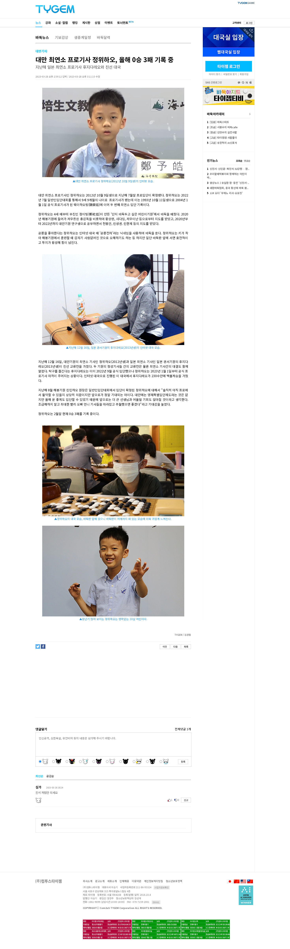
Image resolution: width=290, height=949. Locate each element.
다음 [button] (175, 646)
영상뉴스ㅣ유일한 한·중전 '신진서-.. (228, 183)
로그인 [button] (249, 22)
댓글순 (247, 160)
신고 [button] (186, 800)
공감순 (50, 776)
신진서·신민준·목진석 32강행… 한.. (228, 169)
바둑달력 (103, 37)
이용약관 (136, 881)
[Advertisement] (113, 683)
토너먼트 (122, 23)
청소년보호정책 (174, 881)
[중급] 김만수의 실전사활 (222, 132)
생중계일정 (82, 37)
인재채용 (124, 881)
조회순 (239, 160)
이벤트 (109, 23)
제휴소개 (112, 881)
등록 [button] (183, 761)
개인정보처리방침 (153, 881)
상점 (97, 23)
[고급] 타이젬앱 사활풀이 (222, 137)
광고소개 (100, 881)
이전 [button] (165, 646)
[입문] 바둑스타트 (218, 122)
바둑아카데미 (216, 113)
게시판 (86, 23)
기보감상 (61, 37)
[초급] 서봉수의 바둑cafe (222, 127)
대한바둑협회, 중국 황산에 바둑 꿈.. (227, 188)
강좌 (48, 23)
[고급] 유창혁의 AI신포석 (222, 143)
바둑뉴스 (42, 37)
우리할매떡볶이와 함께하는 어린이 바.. (227, 175)
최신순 (39, 776)
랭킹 (75, 23)
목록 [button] (186, 646)
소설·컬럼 (61, 23)
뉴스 (38, 23)
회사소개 (87, 881)
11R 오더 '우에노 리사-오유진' (225, 193)
